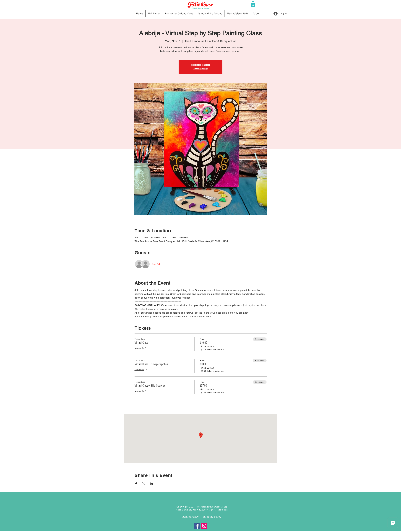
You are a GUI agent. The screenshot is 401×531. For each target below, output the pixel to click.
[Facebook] (197, 526)
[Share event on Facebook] (136, 483)
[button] (252, 4)
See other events (200, 68)
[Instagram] (204, 526)
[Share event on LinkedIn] (151, 483)
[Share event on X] (143, 483)
